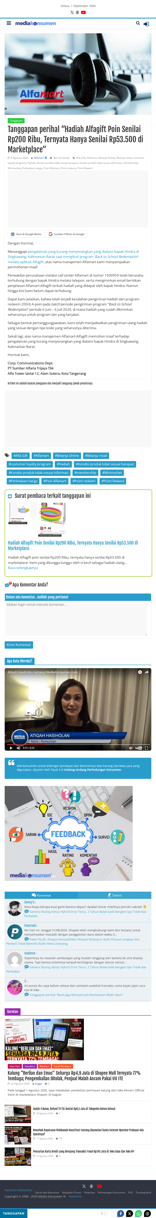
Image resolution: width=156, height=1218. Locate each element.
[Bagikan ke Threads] (147, 1213)
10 (60, 1138)
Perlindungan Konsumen (111, 1192)
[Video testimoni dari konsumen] (78, 709)
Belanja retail (124, 158)
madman (29, 953)
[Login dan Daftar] (146, 23)
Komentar (44, 895)
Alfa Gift (80, 158)
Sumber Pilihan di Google (69, 234)
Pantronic (30, 926)
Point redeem (68, 168)
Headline (30, 1066)
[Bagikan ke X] (129, 1213)
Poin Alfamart (51, 168)
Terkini (117, 895)
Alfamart (39, 158)
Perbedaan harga (32, 168)
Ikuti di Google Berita (28, 234)
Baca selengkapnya (23, 567)
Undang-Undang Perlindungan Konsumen (92, 770)
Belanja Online (107, 158)
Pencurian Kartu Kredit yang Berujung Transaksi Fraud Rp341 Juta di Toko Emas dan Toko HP (83, 1151)
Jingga (38, 1083)
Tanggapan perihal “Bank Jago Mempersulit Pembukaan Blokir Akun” (76, 995)
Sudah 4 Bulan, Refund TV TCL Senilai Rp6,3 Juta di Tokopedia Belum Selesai (74, 1109)
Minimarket (14, 168)
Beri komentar (61, 158)
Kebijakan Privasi (71, 1192)
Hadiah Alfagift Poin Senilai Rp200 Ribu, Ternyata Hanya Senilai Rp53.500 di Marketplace (73, 545)
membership (130, 163)
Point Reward (85, 168)
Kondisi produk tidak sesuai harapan (57, 163)
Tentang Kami (143, 1192)
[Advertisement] (78, 198)
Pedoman (89, 1192)
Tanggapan (16, 120)
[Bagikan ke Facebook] (120, 1213)
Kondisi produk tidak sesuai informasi (100, 163)
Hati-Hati (15, 1066)
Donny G (29, 902)
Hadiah (31, 163)
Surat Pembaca (62, 1066)
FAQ (130, 1192)
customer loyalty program (31, 464)
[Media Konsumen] (35, 23)
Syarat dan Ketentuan (47, 1192)
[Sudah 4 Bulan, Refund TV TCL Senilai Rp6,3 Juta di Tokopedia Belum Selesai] (18, 1107)
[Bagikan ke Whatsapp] (138, 1213)
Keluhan (44, 1066)
